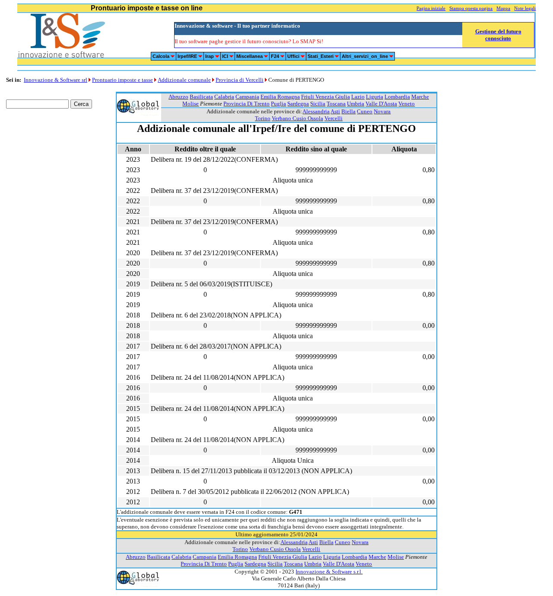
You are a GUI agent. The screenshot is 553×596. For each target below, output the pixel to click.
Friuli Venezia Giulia (325, 96)
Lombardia (397, 96)
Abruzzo (178, 96)
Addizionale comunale (184, 80)
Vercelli (333, 118)
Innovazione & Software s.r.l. (329, 571)
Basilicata (201, 96)
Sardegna (298, 103)
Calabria (224, 96)
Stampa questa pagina (471, 8)
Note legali (525, 8)
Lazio (358, 96)
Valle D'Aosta (381, 103)
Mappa (503, 8)
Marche (420, 96)
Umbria (355, 103)
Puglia (278, 103)
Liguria (374, 96)
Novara (382, 111)
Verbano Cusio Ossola (297, 118)
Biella (348, 111)
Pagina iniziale (430, 8)
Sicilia (317, 103)
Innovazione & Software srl (55, 80)
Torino (262, 118)
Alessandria (316, 111)
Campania (247, 96)
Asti (335, 111)
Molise (190, 103)
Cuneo (364, 111)
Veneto (406, 103)
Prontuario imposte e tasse (122, 80)
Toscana (336, 103)
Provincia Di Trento (246, 103)
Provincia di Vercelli (240, 80)
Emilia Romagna (280, 96)
